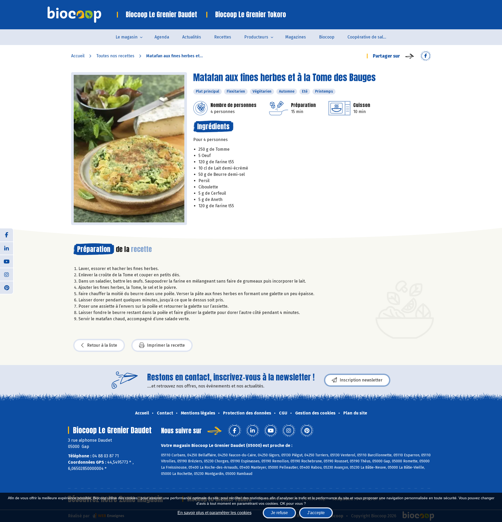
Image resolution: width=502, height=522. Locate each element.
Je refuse (279, 512)
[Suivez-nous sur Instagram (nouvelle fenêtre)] (6, 274)
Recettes (222, 37)
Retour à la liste (102, 345)
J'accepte (316, 512)
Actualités (191, 37)
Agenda (162, 37)
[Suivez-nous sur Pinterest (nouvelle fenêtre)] (6, 287)
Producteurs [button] (256, 37)
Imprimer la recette (166, 345)
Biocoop (326, 37)
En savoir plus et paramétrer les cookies (215, 512)
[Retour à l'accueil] (82, 15)
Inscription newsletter (361, 380)
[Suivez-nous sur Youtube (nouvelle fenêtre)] (6, 261)
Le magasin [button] (127, 37)
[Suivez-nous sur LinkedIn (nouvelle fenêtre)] (6, 248)
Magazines (295, 37)
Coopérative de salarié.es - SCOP (370, 37)
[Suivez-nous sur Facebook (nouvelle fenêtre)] (6, 235)
